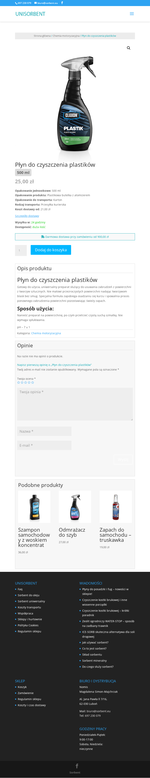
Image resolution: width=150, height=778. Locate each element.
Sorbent (75, 772)
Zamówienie (26, 693)
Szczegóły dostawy (27, 216)
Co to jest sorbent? (94, 648)
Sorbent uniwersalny (31, 601)
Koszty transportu (29, 607)
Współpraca (25, 613)
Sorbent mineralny (94, 660)
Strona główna (42, 35)
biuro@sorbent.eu (99, 711)
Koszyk (22, 687)
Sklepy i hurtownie (30, 619)
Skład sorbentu (92, 654)
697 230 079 (24, 3)
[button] (128, 48)
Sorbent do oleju (28, 595)
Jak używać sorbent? (95, 642)
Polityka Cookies (28, 625)
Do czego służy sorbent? (97, 666)
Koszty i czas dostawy (32, 705)
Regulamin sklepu (29, 631)
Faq (20, 589)
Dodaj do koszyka (51, 249)
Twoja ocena (26, 379)
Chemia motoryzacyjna (66, 35)
